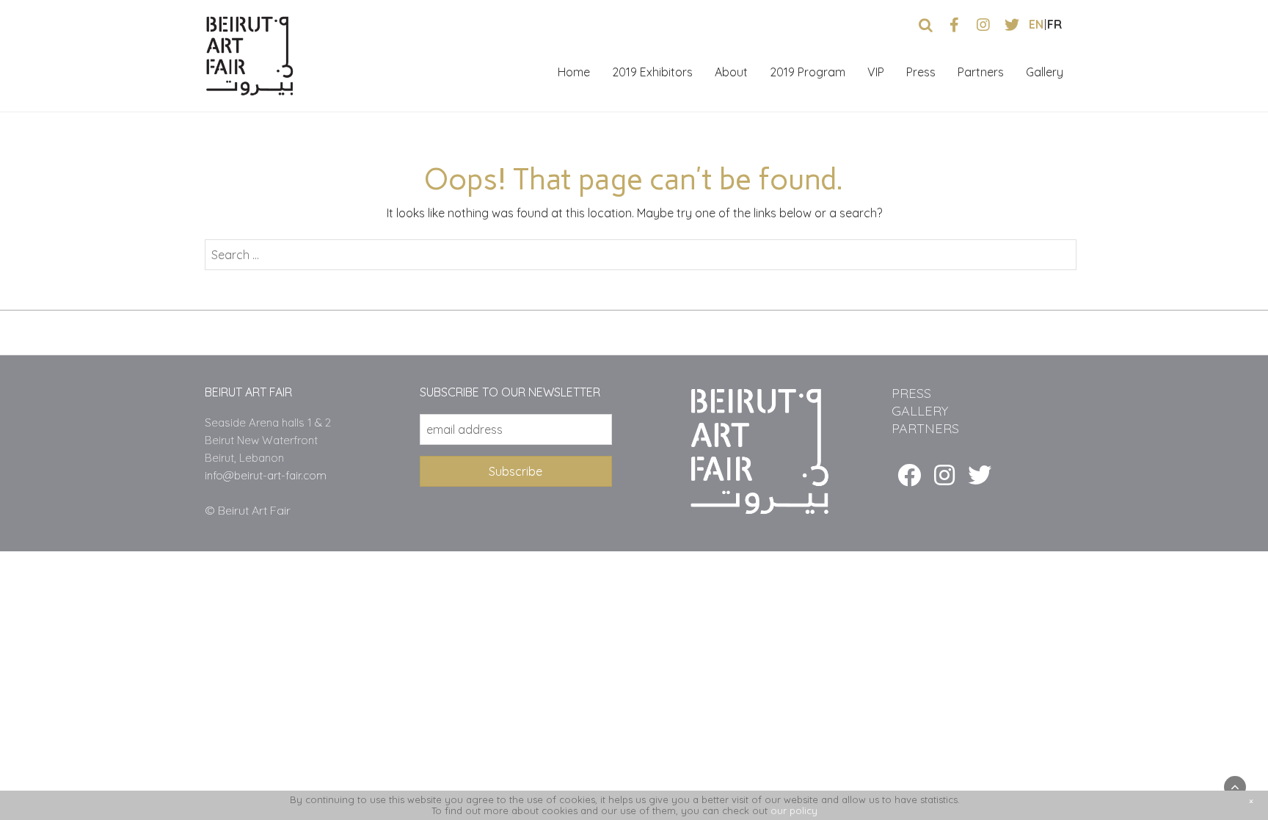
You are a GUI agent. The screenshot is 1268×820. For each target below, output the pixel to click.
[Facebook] (909, 475)
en (1036, 24)
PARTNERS (925, 428)
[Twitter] (979, 475)
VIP (875, 72)
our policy (793, 810)
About (731, 72)
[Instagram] (944, 475)
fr (1054, 24)
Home (574, 72)
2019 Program (807, 72)
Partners (981, 72)
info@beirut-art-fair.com (266, 475)
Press (921, 72)
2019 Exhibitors (652, 72)
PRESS (911, 393)
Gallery (1044, 72)
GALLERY (920, 410)
